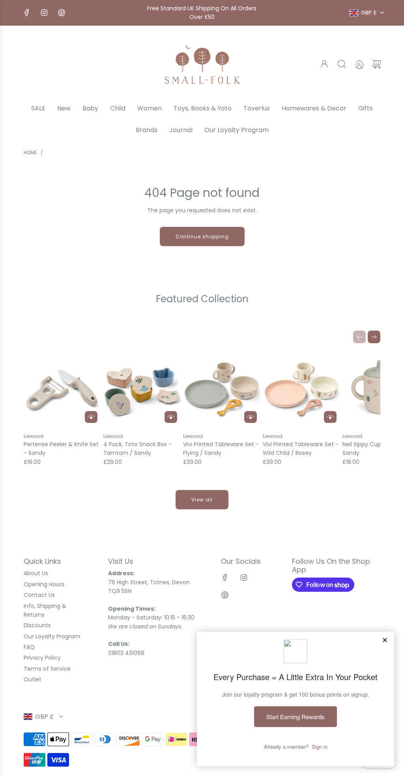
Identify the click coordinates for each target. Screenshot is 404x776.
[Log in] (324, 64)
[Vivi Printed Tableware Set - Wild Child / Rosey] (301, 388)
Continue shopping (202, 236)
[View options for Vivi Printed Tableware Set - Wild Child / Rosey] (330, 417)
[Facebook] (27, 13)
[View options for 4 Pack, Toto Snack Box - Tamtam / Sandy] (171, 417)
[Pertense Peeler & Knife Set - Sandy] (62, 388)
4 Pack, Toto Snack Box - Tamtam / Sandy (137, 448)
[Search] (341, 64)
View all (202, 499)
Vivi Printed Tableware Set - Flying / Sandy (221, 448)
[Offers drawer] (359, 64)
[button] (359, 337)
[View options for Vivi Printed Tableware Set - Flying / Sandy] (250, 417)
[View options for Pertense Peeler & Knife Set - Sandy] (91, 417)
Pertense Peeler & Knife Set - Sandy (61, 448)
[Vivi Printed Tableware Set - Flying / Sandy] (222, 388)
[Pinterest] (61, 13)
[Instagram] (44, 13)
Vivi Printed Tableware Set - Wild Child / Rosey (301, 448)
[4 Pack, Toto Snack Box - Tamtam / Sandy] (142, 388)
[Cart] (376, 64)
